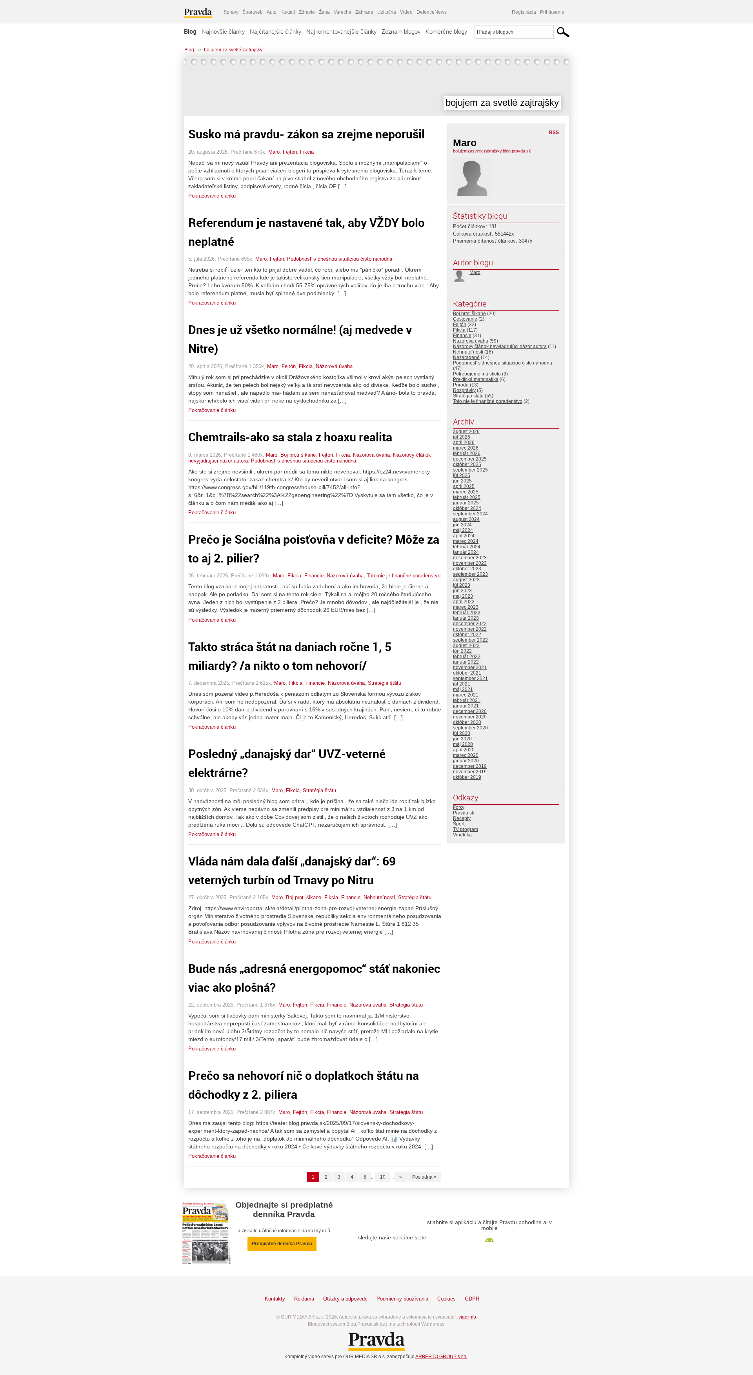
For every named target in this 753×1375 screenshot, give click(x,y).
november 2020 (470, 717)
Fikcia (307, 152)
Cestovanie (465, 319)
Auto (271, 12)
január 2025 (466, 503)
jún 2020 (462, 739)
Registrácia (524, 12)
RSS (554, 132)
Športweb (252, 12)
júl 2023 (461, 585)
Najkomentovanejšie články (341, 31)
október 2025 (467, 464)
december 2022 (470, 623)
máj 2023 (463, 596)
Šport (458, 824)
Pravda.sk (463, 813)
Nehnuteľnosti (379, 897)
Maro (274, 152)
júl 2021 (461, 684)
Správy (231, 12)
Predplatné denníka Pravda (282, 1243)
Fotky (458, 807)
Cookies (446, 1299)
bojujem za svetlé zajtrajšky (233, 50)
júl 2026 (461, 437)
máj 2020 (463, 744)
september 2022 (470, 640)
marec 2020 (465, 755)
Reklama (304, 1299)
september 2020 (470, 728)
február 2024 (466, 547)
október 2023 (467, 568)
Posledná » (424, 1177)
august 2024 (466, 519)
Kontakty (275, 1299)
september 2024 (470, 514)
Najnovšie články (223, 31)
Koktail (287, 12)
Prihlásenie (552, 12)
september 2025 (470, 470)
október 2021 (467, 673)
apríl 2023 (464, 601)
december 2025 (470, 459)
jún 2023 (462, 590)
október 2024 (467, 508)
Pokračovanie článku (212, 196)
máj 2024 (463, 530)
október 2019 (467, 777)
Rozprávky (464, 390)
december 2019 (470, 766)
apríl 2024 (464, 536)
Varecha (342, 12)
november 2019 (470, 772)
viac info (467, 1317)
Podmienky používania (402, 1299)
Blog (190, 31)
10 (383, 1177)
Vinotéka (462, 835)
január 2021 (466, 706)
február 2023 (466, 612)
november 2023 (470, 563)
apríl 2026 (464, 442)
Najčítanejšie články (275, 31)
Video (406, 12)
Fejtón (290, 152)
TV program (465, 829)
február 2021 (466, 700)
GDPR (472, 1299)
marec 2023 (465, 607)
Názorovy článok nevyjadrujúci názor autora (500, 346)
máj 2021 (463, 689)
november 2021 (470, 667)
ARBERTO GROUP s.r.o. (441, 1356)
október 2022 (467, 634)
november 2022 (470, 629)
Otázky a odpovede (345, 1299)
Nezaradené (466, 357)
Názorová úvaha (334, 366)
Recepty (462, 818)
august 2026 (466, 431)
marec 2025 (465, 492)
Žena (324, 12)
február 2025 (466, 497)
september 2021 (470, 678)
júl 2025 (461, 475)
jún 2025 (462, 481)
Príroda (461, 385)
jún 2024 (462, 525)
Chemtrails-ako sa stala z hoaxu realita (290, 437)
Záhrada (364, 12)
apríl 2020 (464, 750)
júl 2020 (461, 733)
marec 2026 (465, 448)
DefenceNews (432, 12)
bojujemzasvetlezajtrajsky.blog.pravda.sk (492, 151)
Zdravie (307, 12)
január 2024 (466, 552)
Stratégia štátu (384, 683)
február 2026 (466, 453)
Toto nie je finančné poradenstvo (403, 576)
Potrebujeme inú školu (477, 374)
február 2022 (466, 656)
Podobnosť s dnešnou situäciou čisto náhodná (339, 259)
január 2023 (466, 618)
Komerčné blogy (446, 31)
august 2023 (466, 579)
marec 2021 (465, 695)
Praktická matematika (475, 379)
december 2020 (470, 711)
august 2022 (466, 645)
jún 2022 (462, 651)
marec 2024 (465, 541)
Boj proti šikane (298, 455)
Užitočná (386, 12)
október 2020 (467, 722)
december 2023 (470, 558)
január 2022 (466, 662)
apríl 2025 (464, 486)
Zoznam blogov (401, 31)
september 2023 (470, 574)
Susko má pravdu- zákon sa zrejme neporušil (306, 134)
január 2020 (466, 761)
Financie (314, 576)
